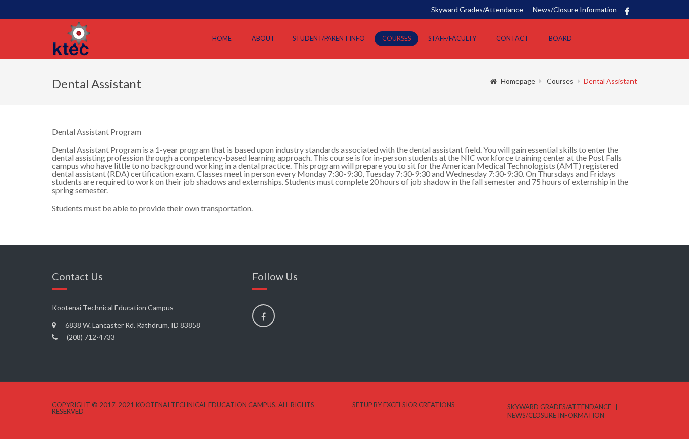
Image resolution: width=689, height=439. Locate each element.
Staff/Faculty (452, 38)
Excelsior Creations (419, 405)
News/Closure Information (575, 9)
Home (222, 38)
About (263, 38)
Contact (512, 38)
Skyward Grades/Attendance (477, 9)
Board (560, 38)
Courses (396, 38)
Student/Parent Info (329, 38)
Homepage (518, 81)
